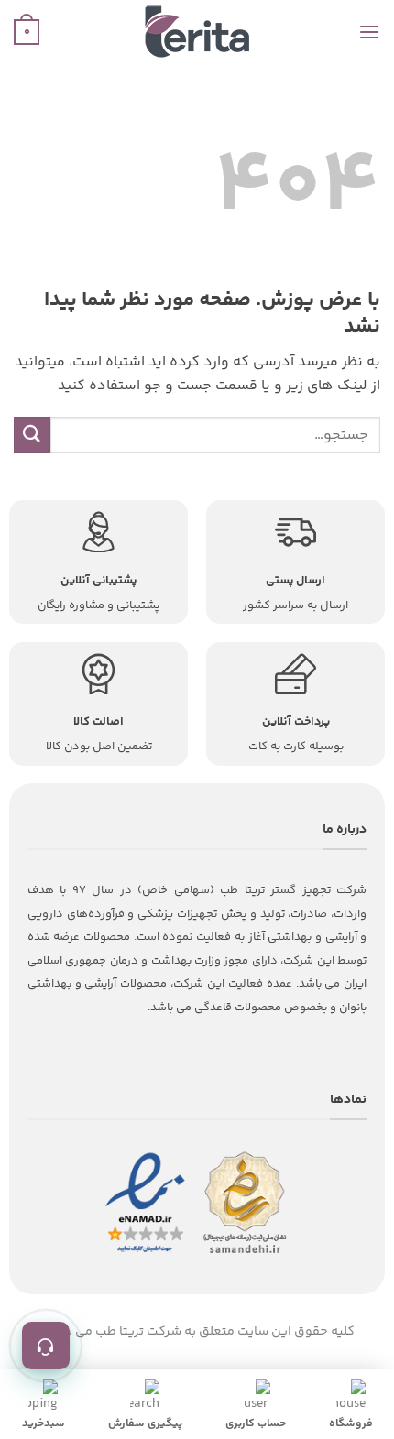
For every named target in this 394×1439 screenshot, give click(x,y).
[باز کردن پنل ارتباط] (46, 1345)
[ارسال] (32, 434)
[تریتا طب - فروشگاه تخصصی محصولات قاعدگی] (197, 32)
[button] (369, 31)
